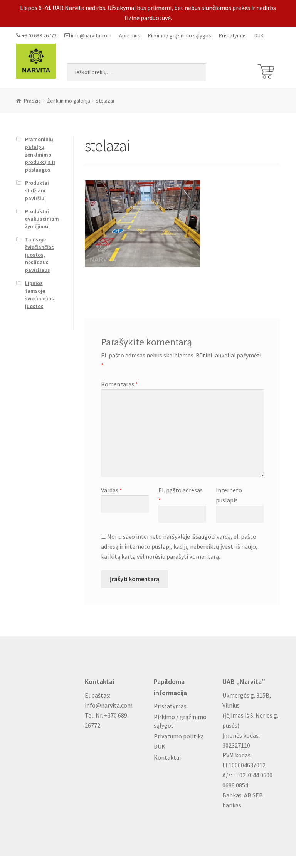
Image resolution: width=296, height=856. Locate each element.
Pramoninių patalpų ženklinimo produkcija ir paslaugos (40, 154)
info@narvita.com (91, 35)
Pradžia (32, 100)
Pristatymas (233, 35)
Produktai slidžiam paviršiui (37, 190)
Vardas (111, 490)
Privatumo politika (179, 736)
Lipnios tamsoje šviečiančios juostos (39, 294)
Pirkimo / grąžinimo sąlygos (179, 35)
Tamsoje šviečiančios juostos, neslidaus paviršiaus (39, 254)
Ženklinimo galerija (68, 100)
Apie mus (129, 35)
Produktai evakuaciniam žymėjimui (42, 219)
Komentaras (119, 384)
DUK (259, 35)
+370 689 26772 (39, 35)
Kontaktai (167, 757)
